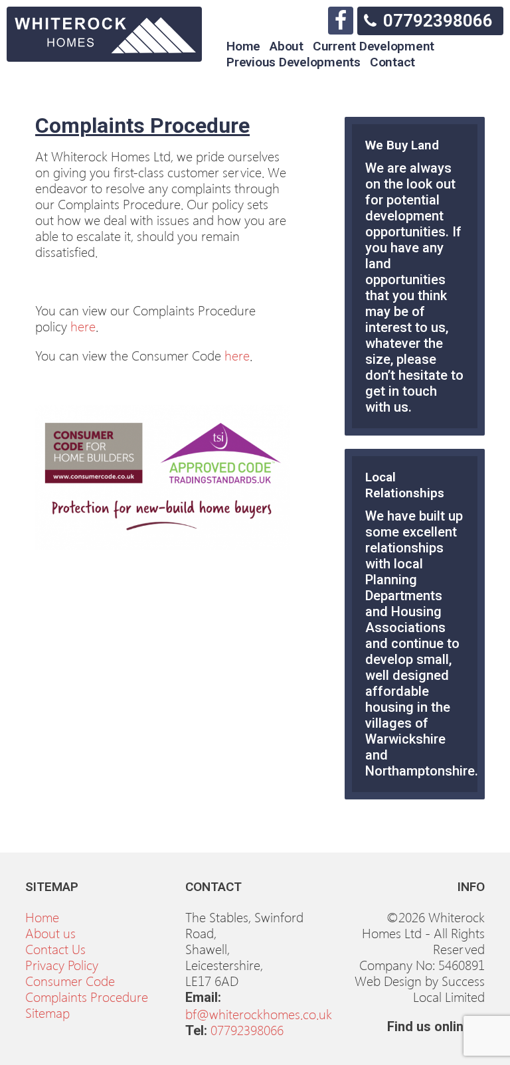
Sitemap (47, 1012)
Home (243, 46)
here (83, 325)
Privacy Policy (61, 964)
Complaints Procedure (86, 996)
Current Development (373, 46)
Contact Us (55, 948)
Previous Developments (293, 62)
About (286, 46)
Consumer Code (70, 980)
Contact (392, 62)
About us (50, 932)
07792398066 (438, 21)
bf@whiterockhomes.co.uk (258, 1013)
